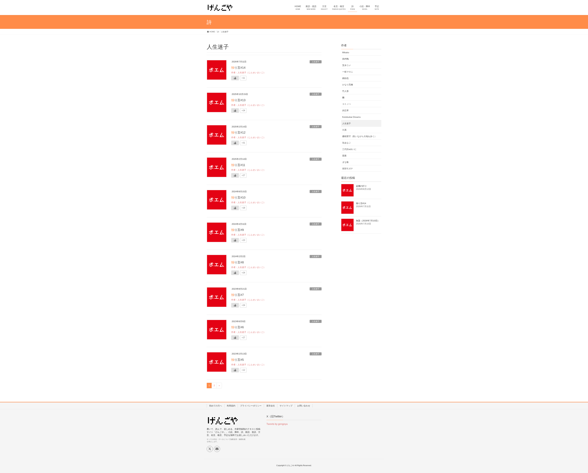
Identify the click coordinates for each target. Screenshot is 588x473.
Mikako (345, 52)
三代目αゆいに (349, 149)
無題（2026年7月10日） (368, 220)
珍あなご (346, 143)
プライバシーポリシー (251, 405)
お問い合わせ (303, 405)
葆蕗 (344, 155)
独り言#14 (238, 67)
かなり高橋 (347, 84)
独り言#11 (238, 165)
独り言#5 (237, 359)
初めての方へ (215, 405)
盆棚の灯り (361, 186)
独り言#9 (237, 230)
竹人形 (345, 91)
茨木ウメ (346, 65)
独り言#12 (238, 132)
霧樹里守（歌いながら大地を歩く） (359, 136)
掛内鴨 (345, 59)
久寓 (344, 130)
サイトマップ (286, 405)
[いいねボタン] (235, 78)
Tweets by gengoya (277, 424)
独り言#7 (237, 295)
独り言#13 (238, 100)
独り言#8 (237, 262)
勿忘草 (345, 110)
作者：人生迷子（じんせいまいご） (248, 72)
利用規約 (231, 405)
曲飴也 (345, 78)
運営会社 (270, 405)
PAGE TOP (572, 456)
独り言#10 (238, 197)
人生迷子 (315, 62)
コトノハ (346, 104)
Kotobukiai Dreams (351, 117)
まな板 (345, 162)
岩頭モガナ (347, 168)
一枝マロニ (347, 72)
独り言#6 (237, 327)
